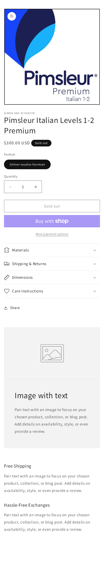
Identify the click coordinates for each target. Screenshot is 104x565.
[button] (52, 250)
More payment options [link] (52, 234)
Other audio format (30, 165)
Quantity (10, 176)
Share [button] (15, 307)
